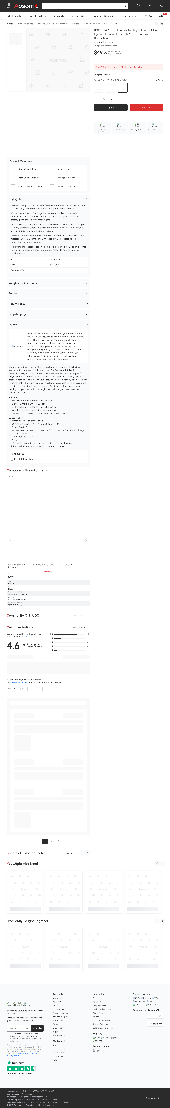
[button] (48, 199)
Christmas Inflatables (92, 24)
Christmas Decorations (68, 24)
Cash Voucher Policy (102, 1009)
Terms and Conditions (27, 1053)
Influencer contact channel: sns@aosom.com (27, 1097)
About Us (57, 998)
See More (72, 853)
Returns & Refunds (101, 1002)
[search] (124, 6)
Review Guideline (101, 1024)
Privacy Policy (13, 1056)
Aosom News (58, 1002)
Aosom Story (59, 1020)
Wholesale (57, 1028)
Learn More (30, 636)
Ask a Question (79, 615)
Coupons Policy (99, 1005)
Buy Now (111, 107)
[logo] (26, 6)
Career (56, 1024)
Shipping (97, 998)
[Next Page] (58, 841)
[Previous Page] (38, 841)
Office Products (80, 16)
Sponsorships (59, 1035)
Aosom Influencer (61, 1013)
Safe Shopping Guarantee (105, 1028)
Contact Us (58, 1005)
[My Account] (150, 5)
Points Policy (98, 1013)
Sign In (56, 1045)
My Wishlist (58, 1056)
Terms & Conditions (102, 1020)
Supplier (57, 1031)
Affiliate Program (60, 1017)
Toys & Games (128, 16)
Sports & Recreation (104, 16)
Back (11, 24)
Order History (59, 1049)
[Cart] (161, 6)
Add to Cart (146, 107)
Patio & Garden (14, 16)
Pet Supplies (59, 16)
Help (55, 1060)
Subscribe (37, 1028)
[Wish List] (138, 6)
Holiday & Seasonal (46, 24)
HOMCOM (55, 259)
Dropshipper (58, 1009)
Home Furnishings (38, 16)
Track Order (58, 1052)
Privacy (96, 1017)
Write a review (79, 627)
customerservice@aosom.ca (19, 1094)
